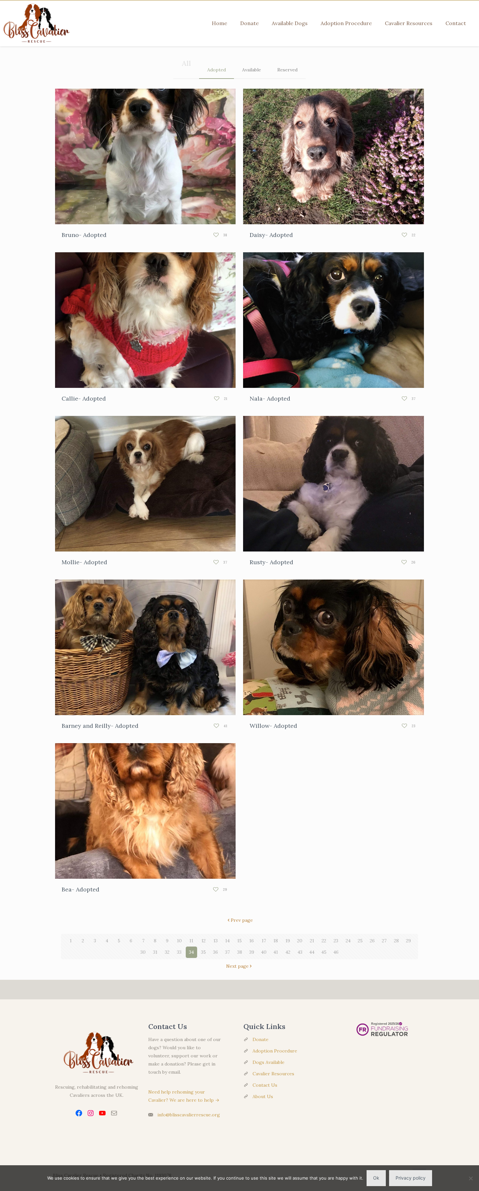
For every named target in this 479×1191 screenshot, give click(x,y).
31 (155, 952)
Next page (237, 966)
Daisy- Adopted (271, 235)
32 (167, 952)
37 (227, 952)
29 (408, 941)
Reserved (287, 70)
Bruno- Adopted (84, 235)
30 (143, 952)
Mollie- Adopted (84, 562)
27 (384, 941)
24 (348, 941)
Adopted (216, 70)
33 (179, 952)
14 (227, 941)
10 (179, 941)
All (186, 63)
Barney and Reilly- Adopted (100, 725)
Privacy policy (411, 1178)
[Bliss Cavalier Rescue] (35, 23)
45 (324, 952)
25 (360, 941)
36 (215, 952)
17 (264, 941)
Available (251, 70)
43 (300, 952)
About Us (263, 1096)
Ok (376, 1178)
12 (203, 941)
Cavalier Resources (273, 1074)
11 (191, 941)
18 (275, 941)
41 (275, 952)
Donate (261, 1039)
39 (251, 952)
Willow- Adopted (273, 725)
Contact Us (265, 1085)
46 (336, 952)
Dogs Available (268, 1062)
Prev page (242, 920)
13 (215, 941)
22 (324, 941)
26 (372, 941)
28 (396, 941)
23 (336, 941)
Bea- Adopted (80, 889)
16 (251, 941)
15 (239, 941)
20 (299, 941)
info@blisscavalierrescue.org (188, 1115)
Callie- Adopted (84, 398)
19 (287, 941)
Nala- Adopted (270, 398)
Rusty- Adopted (271, 562)
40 (264, 952)
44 (311, 952)
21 (312, 941)
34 (191, 952)
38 (239, 952)
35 (203, 952)
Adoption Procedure (275, 1051)
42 (287, 952)
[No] (471, 1178)
